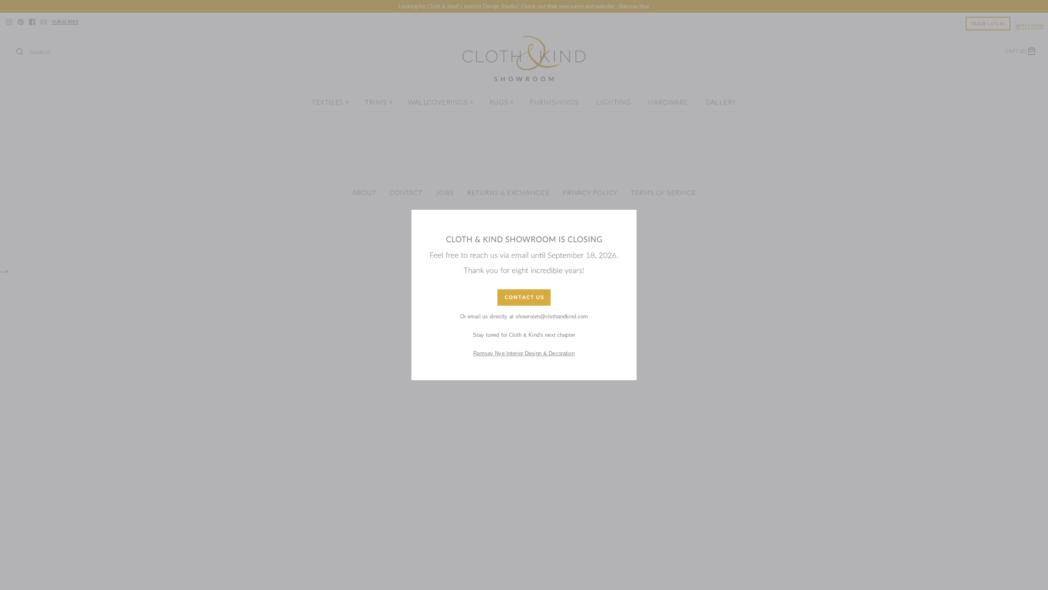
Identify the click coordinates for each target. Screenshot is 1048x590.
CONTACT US (524, 297)
